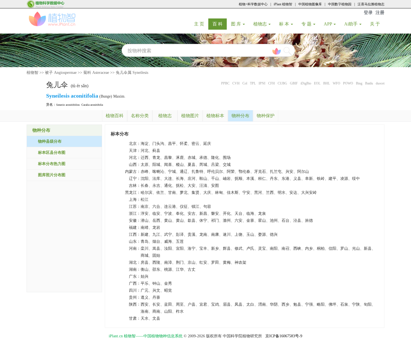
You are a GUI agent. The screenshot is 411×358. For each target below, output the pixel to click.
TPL (253, 83)
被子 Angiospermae (61, 72)
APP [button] (328, 24)
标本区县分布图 (51, 152)
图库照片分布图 (51, 175)
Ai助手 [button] (351, 24)
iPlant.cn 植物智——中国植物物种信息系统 (146, 336)
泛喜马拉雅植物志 (371, 4)
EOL (317, 83)
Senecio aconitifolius (68, 104)
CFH (271, 83)
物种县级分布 (50, 141)
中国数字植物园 (339, 4)
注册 (379, 12)
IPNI (262, 83)
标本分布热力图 (51, 164)
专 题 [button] (307, 24)
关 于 (377, 23)
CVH (236, 83)
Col (244, 83)
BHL (326, 83)
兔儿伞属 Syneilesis (132, 72)
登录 (368, 12)
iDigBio (306, 83)
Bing (359, 83)
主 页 (201, 23)
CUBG (282, 83)
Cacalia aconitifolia (92, 104)
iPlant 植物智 (283, 4)
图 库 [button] (236, 24)
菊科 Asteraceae (96, 72)
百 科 (219, 23)
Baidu (369, 83)
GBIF (294, 83)
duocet (380, 83)
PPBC (225, 83)
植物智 (32, 72)
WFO (336, 83)
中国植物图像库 (310, 4)
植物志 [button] (260, 24)
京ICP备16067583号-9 (283, 336)
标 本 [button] (284, 24)
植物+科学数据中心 (253, 4)
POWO (348, 83)
